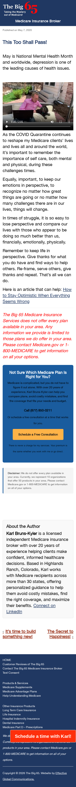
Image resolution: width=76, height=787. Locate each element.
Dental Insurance (13, 722)
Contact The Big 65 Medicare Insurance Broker (32, 668)
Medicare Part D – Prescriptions (23, 727)
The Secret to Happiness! (60, 634)
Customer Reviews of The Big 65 (23, 664)
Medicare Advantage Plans (20, 691)
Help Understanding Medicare (22, 695)
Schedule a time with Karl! (43, 736)
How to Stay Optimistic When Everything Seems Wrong (37, 295)
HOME (7, 659)
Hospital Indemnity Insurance (21, 718)
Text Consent (11, 672)
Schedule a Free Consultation (38, 434)
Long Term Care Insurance (19, 710)
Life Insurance (12, 714)
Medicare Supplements (17, 687)
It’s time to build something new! (19, 634)
